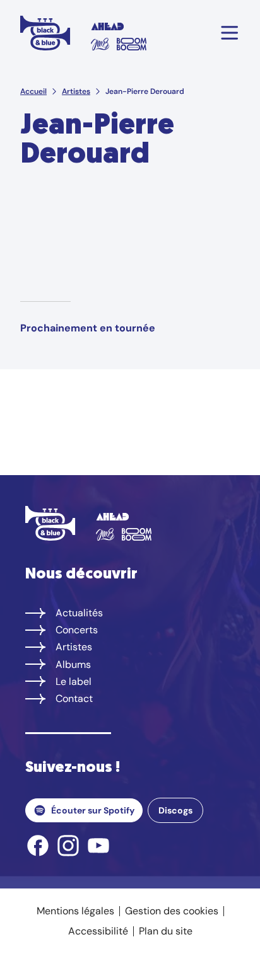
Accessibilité (98, 931)
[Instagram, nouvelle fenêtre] (68, 845)
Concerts (77, 629)
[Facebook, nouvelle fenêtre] (37, 845)
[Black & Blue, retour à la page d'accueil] (45, 32)
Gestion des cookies (171, 910)
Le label (74, 681)
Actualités (79, 612)
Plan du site (165, 931)
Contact (74, 698)
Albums (73, 664)
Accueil (33, 91)
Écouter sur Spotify (92, 810)
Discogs (175, 810)
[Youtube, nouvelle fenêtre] (98, 845)
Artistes (76, 91)
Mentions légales (75, 910)
